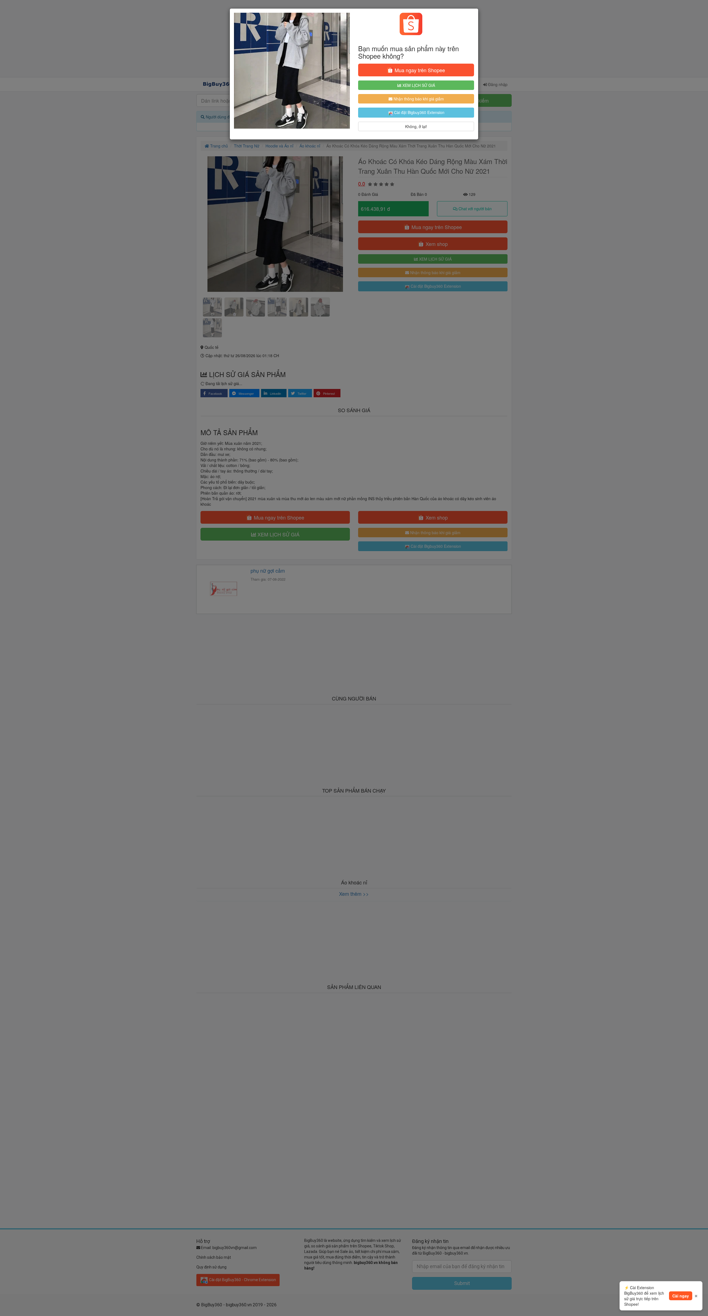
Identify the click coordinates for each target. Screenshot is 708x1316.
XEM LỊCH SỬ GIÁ (418, 85)
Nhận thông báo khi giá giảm (418, 99)
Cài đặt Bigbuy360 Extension (418, 112)
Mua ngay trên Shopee (419, 70)
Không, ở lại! (416, 126)
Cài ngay (680, 1296)
